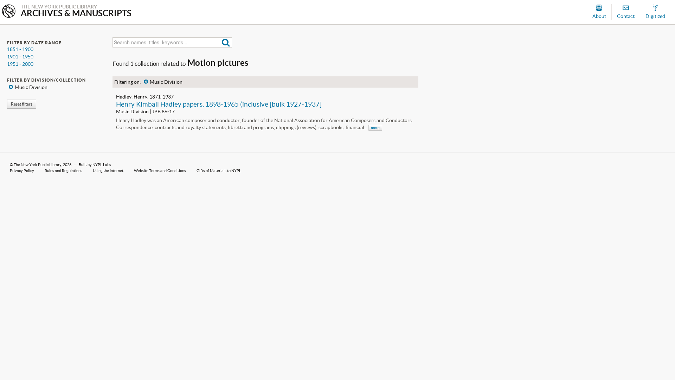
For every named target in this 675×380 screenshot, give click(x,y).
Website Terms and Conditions (160, 171)
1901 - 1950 (20, 56)
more (375, 128)
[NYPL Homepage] (8, 11)
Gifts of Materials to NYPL (219, 171)
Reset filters (21, 104)
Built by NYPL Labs (95, 165)
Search (226, 42)
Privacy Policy (22, 171)
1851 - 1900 (20, 49)
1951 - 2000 (20, 64)
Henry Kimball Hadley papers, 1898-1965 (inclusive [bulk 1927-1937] (219, 104)
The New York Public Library (38, 165)
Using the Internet (108, 171)
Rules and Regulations (63, 171)
